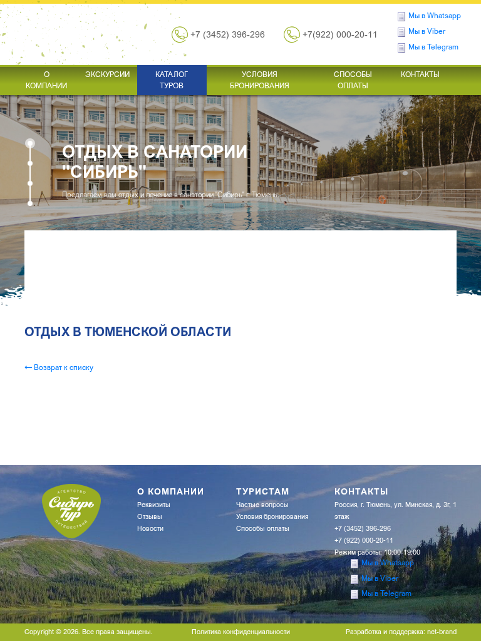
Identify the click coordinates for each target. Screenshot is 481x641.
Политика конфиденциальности (241, 631)
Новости (150, 528)
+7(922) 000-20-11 (340, 34)
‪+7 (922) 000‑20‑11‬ (363, 540)
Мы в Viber (426, 31)
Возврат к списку (62, 367)
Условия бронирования (259, 79)
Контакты (420, 74)
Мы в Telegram (433, 46)
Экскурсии (107, 74)
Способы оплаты (353, 79)
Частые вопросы (262, 504)
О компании (46, 79)
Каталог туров (171, 79)
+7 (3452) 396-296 (227, 34)
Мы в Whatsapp (434, 15)
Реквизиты (153, 504)
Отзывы (149, 516)
